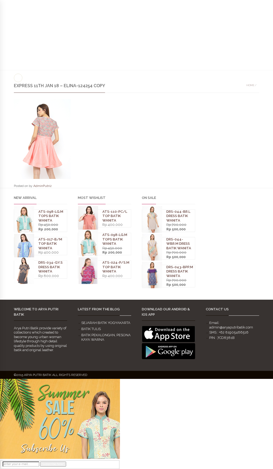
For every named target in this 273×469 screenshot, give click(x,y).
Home (250, 85)
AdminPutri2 (42, 186)
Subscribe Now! (53, 464)
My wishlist (244, 5)
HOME (70, 31)
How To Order (162, 40)
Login (263, 5)
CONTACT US (206, 40)
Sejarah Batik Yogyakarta (105, 323)
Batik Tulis (91, 329)
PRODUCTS (117, 18)
